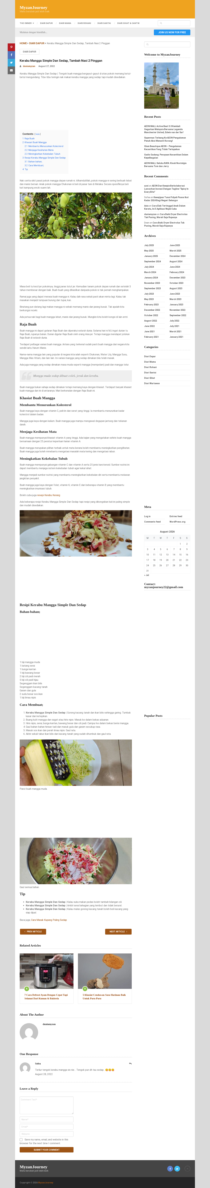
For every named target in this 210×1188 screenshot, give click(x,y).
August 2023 (176, 288)
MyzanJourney (33, 7)
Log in (147, 516)
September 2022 (178, 315)
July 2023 (149, 294)
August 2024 (176, 261)
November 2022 (177, 310)
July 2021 (174, 326)
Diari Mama (65, 23)
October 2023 (176, 283)
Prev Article (34, 931)
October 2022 (151, 315)
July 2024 (149, 267)
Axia (146, 206)
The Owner (26, 23)
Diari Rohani (84, 23)
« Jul (146, 575)
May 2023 (149, 299)
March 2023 (175, 299)
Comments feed (152, 522)
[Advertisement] (76, 103)
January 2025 (151, 256)
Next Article (117, 931)
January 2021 (176, 337)
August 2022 (150, 321)
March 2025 (175, 250)
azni (146, 186)
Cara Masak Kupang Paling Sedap (49, 920)
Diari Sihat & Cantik (128, 23)
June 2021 (149, 331)
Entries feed (176, 516)
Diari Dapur (46, 23)
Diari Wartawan (152, 383)
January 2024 (151, 277)
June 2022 (149, 326)
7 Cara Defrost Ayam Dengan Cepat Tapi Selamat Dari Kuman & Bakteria (46, 997)
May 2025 (149, 250)
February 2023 (151, 304)
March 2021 (175, 331)
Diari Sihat (149, 378)
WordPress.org (177, 522)
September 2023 (152, 288)
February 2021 (151, 337)
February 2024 (177, 272)
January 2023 (176, 304)
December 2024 (177, 256)
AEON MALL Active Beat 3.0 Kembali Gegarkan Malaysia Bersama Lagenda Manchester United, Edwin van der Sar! (164, 129)
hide (38, 134)
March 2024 (150, 272)
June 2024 (175, 267)
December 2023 (177, 277)
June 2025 (175, 245)
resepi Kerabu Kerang (48, 495)
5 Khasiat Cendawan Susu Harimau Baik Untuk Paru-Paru (104, 997)
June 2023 (175, 294)
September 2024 (152, 261)
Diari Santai (104, 23)
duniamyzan (29, 66)
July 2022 (174, 321)
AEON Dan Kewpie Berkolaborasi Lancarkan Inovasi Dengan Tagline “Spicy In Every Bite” (166, 189)
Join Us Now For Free (172, 32)
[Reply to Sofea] (130, 1063)
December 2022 (152, 310)
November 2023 (152, 283)
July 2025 (149, 245)
